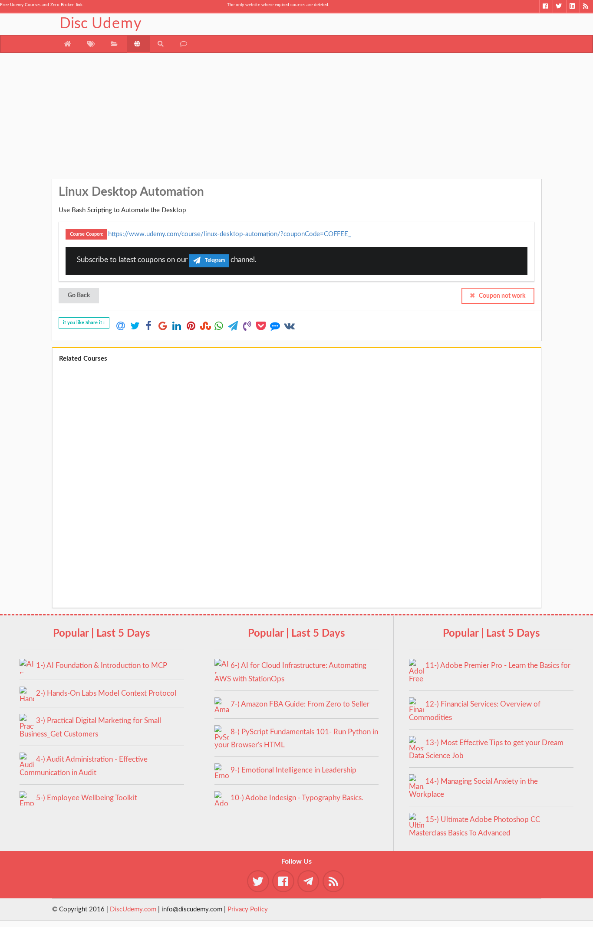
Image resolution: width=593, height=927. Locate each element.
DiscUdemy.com (133, 909)
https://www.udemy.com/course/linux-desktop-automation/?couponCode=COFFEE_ (229, 233)
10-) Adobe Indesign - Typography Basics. (297, 798)
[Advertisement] (296, 118)
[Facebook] (546, 6)
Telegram (215, 260)
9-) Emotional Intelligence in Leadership (293, 770)
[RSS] (586, 6)
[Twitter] (559, 6)
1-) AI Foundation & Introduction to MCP (101, 665)
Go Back (79, 296)
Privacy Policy (247, 909)
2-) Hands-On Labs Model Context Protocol (106, 693)
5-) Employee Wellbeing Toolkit (86, 798)
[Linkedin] (573, 6)
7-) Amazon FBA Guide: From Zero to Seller (300, 704)
